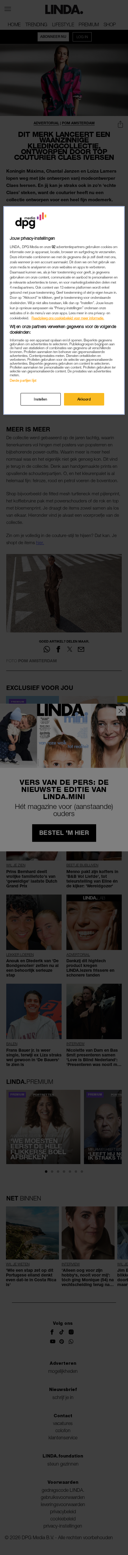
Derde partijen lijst (23, 380)
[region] (64, 310)
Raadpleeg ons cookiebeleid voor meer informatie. (68, 318)
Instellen (40, 399)
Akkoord (84, 399)
